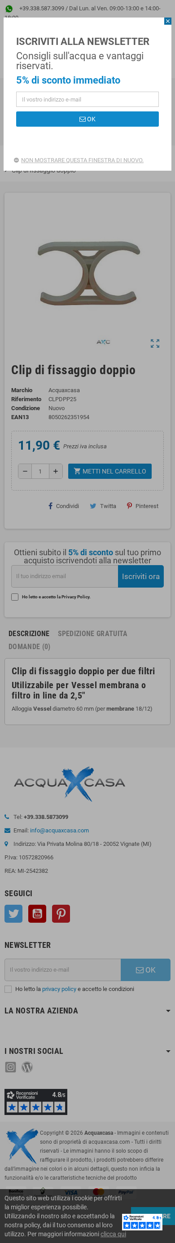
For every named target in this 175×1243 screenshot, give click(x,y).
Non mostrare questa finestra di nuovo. (82, 160)
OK (91, 119)
